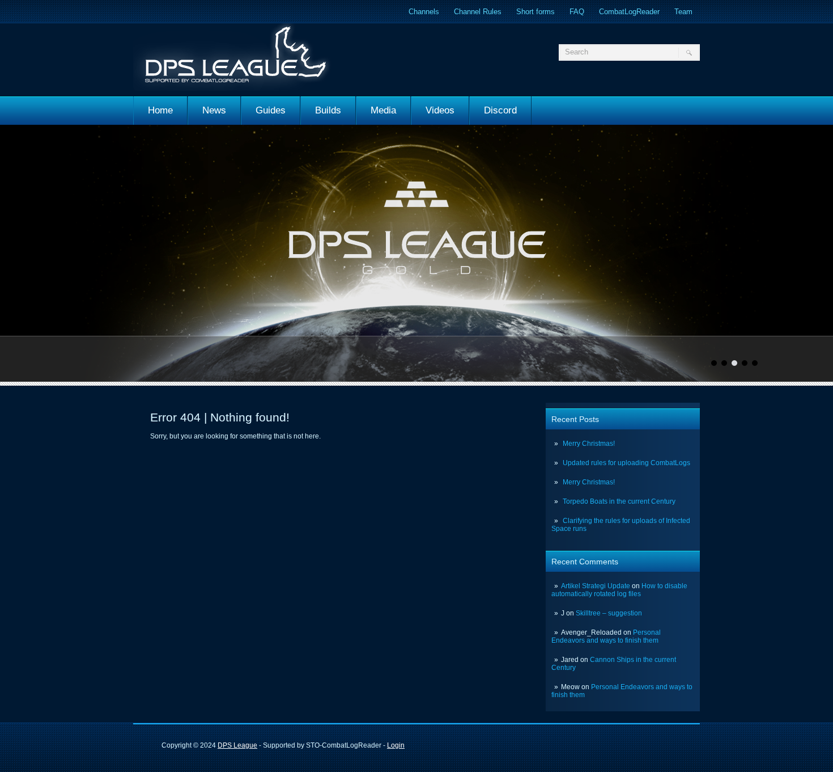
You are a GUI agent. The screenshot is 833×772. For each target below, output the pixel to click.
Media (383, 110)
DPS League (237, 745)
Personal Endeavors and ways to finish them (606, 636)
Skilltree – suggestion (609, 613)
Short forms (535, 11)
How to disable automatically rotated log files (619, 590)
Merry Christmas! (589, 444)
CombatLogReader (629, 11)
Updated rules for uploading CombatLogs (626, 463)
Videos (440, 110)
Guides (271, 110)
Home (160, 110)
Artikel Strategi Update (595, 586)
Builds (328, 110)
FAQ (577, 11)
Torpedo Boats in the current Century (619, 501)
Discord (500, 110)
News (214, 110)
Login (396, 745)
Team (683, 11)
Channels (424, 11)
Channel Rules (478, 11)
